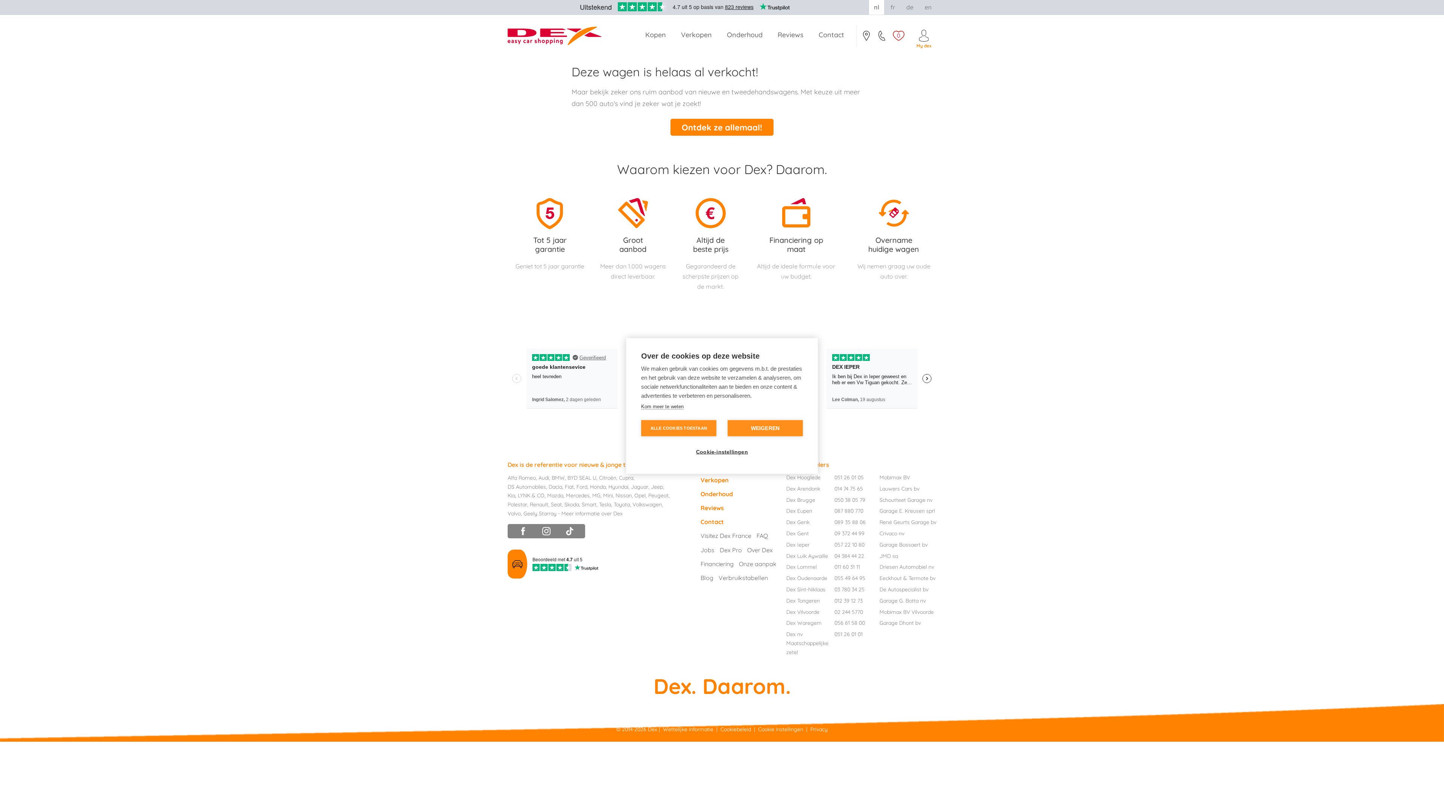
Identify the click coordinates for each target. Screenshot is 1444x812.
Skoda (571, 504)
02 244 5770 (848, 612)
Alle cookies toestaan (679, 428)
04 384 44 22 (849, 556)
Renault (539, 504)
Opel (640, 495)
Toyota (622, 504)
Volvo (514, 513)
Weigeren (765, 428)
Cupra (626, 477)
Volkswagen (647, 504)
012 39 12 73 (848, 600)
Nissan (624, 495)
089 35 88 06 (850, 522)
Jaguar (639, 486)
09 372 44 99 (849, 533)
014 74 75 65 (848, 488)
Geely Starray (540, 513)
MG (596, 495)
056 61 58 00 (849, 623)
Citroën (607, 477)
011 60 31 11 (847, 567)
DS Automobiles (527, 486)
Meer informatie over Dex (592, 513)
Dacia (555, 486)
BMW (558, 477)
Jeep (657, 486)
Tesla (605, 504)
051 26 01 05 (849, 477)
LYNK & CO (531, 495)
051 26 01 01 (848, 634)
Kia (511, 495)
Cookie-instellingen (722, 452)
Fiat (569, 486)
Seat (556, 504)
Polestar (517, 504)
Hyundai (618, 486)
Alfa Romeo (522, 477)
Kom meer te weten (662, 406)
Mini (608, 495)
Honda (598, 486)
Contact (866, 38)
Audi (543, 477)
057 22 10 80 (849, 544)
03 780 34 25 (849, 589)
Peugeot (658, 495)
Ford (581, 486)
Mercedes (578, 495)
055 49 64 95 (849, 578)
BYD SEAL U (581, 477)
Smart (589, 504)
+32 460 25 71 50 (882, 38)
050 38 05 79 (849, 500)
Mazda (555, 495)
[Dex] (558, 36)
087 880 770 (848, 511)
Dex (652, 729)
